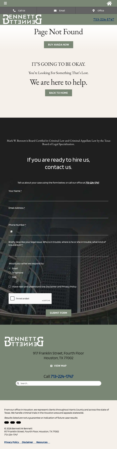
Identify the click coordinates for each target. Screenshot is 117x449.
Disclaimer (51, 286)
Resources (43, 442)
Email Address (17, 207)
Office (101, 10)
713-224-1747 (103, 19)
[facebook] (12, 422)
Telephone (17, 272)
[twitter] (18, 422)
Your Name (15, 190)
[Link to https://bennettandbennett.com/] (109, 3)
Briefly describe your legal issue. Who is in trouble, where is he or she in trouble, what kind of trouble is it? (57, 243)
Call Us (21, 10)
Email (62, 10)
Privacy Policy (69, 286)
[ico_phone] (22, 15)
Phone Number (17, 224)
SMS (14, 276)
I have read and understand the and (44, 286)
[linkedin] (6, 422)
